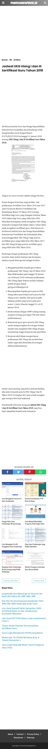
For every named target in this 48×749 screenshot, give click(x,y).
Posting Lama (38, 581)
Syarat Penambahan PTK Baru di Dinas (34, 500)
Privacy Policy (33, 734)
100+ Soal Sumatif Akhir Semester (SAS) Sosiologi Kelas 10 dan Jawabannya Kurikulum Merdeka (21, 611)
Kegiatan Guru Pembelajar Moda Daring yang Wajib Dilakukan (11, 569)
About (10, 734)
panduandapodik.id (24, 3)
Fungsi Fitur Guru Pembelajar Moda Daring (11, 523)
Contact (20, 734)
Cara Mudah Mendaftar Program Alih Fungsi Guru (34, 523)
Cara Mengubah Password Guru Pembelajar (11, 500)
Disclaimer (18, 738)
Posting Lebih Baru (10, 581)
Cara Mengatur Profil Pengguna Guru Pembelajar (12, 546)
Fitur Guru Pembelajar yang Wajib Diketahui (35, 546)
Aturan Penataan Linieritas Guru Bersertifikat (35, 568)
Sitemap (30, 738)
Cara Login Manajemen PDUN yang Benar (22, 633)
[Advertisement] (24, 32)
